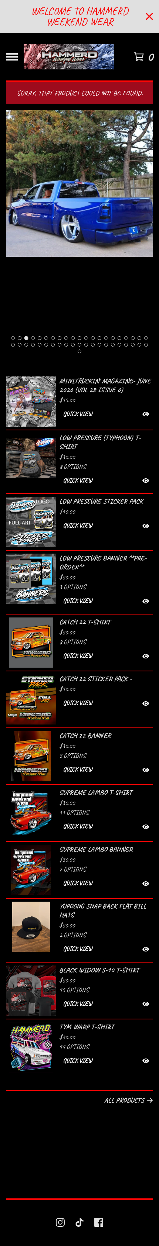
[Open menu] (12, 56)
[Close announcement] (149, 16)
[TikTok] (79, 1222)
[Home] (69, 57)
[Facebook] (98, 1222)
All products (124, 1100)
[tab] (13, 338)
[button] (106, 414)
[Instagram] (60, 1222)
